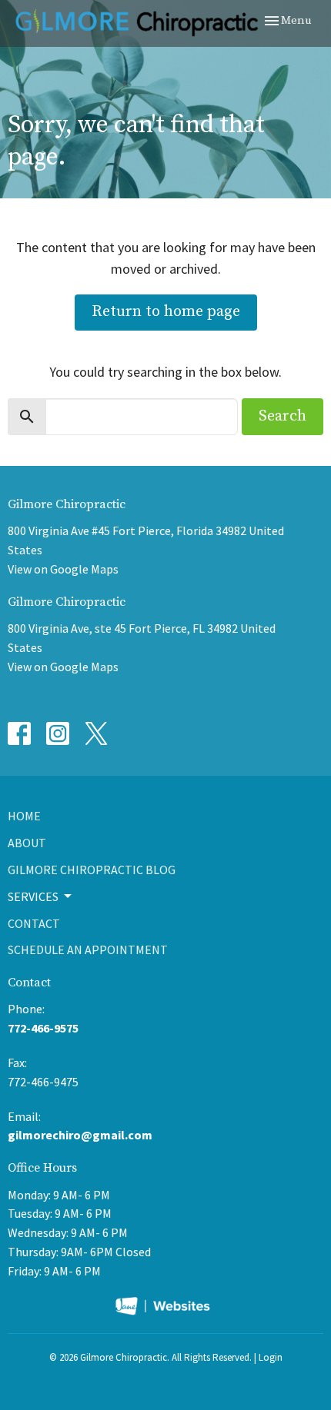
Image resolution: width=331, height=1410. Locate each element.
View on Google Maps (63, 569)
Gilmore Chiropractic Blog (92, 869)
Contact (34, 923)
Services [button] (33, 896)
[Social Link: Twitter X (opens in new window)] (96, 733)
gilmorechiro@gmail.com (80, 1134)
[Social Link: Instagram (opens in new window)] (57, 733)
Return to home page (166, 311)
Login (271, 1357)
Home (24, 815)
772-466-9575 (43, 1028)
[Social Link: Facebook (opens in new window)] (19, 733)
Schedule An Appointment (88, 949)
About (27, 842)
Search (282, 416)
